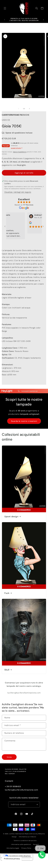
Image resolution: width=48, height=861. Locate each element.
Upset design (11, 516)
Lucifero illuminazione (16, 834)
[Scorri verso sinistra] (18, 108)
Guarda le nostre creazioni (24, 421)
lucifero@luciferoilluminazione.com (21, 790)
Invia (9, 757)
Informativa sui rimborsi (27, 837)
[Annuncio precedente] (4, 19)
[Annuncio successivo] (43, 19)
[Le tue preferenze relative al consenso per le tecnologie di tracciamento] (12, 858)
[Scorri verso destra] (29, 108)
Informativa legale (13, 848)
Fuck (6, 593)
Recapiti (36, 844)
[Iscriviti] (37, 804)
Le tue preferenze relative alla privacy (19, 856)
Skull (6, 669)
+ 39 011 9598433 (13, 786)
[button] (5, 8)
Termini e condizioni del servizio (25, 840)
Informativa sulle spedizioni (21, 844)
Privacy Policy (26, 848)
